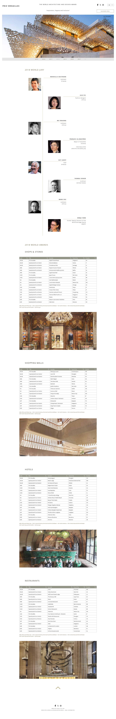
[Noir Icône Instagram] (103, 5)
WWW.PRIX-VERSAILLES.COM (58, 708)
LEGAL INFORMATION (70, 710)
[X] (100, 5)
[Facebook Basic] (98, 5)
